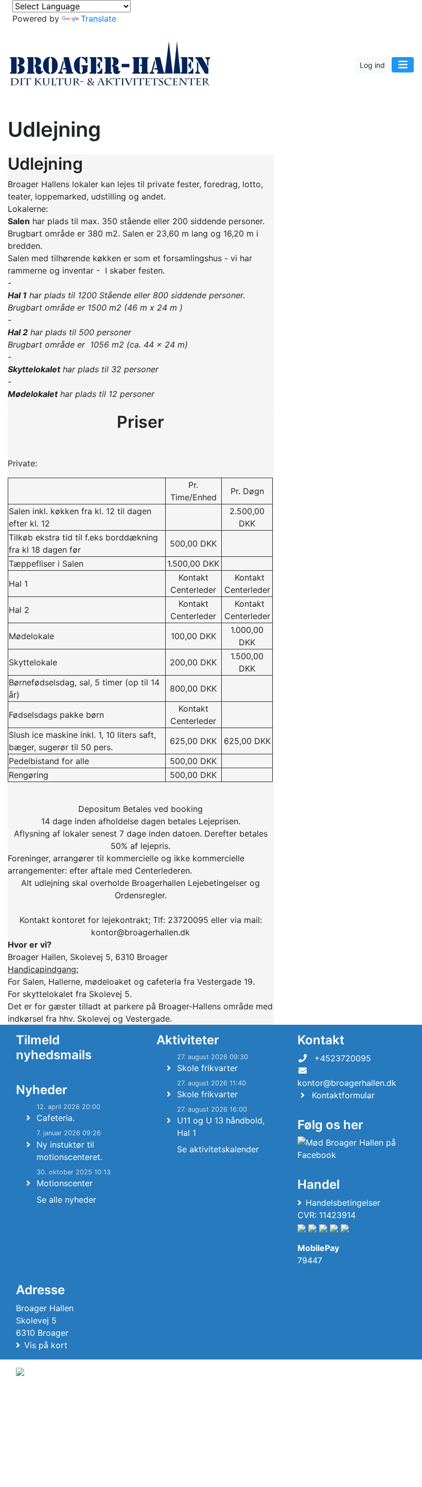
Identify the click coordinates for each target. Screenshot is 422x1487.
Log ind (372, 65)
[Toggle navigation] (403, 64)
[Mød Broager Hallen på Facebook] (349, 1148)
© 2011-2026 (37, 1424)
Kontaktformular (343, 1095)
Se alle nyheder (66, 1199)
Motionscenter (65, 1183)
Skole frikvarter (207, 1068)
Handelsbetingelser (343, 1203)
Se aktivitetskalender (218, 1149)
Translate (98, 18)
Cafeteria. (56, 1118)
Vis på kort (45, 1345)
